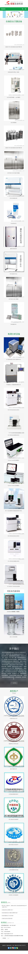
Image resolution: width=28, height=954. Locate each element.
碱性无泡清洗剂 (13, 248)
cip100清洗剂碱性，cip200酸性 (13, 97)
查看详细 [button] (14, 683)
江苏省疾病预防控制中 (13, 794)
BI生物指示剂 (13, 324)
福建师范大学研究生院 (13, 743)
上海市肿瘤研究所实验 (13, 869)
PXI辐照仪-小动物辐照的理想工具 (13, 384)
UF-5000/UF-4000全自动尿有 (13, 586)
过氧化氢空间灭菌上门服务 (13, 72)
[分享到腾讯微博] (15, 948)
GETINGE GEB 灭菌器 (13, 299)
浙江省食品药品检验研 (13, 819)
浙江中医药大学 (13, 768)
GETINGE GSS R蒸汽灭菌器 (13, 173)
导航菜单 (3, 9)
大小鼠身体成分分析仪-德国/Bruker (13, 359)
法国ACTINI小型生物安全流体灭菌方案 (13, 46)
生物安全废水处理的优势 (7, 918)
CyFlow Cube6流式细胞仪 (13, 460)
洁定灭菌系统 (13, 122)
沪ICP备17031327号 (22, 945)
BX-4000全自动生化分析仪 (13, 536)
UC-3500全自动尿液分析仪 (13, 435)
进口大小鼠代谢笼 (13, 636)
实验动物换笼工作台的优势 (7, 915)
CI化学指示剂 (13, 223)
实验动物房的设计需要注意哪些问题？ (10, 912)
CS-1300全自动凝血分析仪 (13, 561)
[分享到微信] (17, 948)
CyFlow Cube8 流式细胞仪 (13, 485)
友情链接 (4, 938)
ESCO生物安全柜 (13, 198)
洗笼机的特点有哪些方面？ (7, 909)
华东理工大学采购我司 (13, 895)
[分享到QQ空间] (11, 948)
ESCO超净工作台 (13, 273)
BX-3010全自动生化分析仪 (13, 409)
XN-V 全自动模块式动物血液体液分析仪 (13, 510)
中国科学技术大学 (13, 718)
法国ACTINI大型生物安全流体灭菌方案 (13, 147)
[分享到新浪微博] (13, 948)
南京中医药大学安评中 (13, 844)
